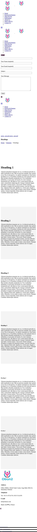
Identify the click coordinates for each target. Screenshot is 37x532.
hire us (3, 55)
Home (2, 143)
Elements (8, 143)
